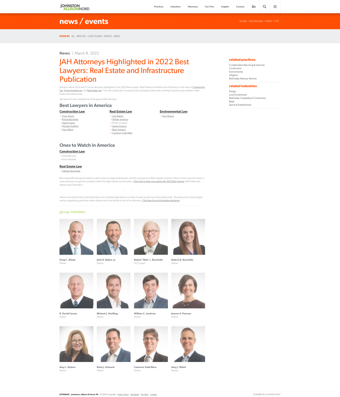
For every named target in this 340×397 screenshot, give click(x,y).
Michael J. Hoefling (107, 313)
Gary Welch (67, 129)
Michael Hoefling (70, 126)
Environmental (236, 71)
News (117, 36)
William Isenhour (120, 119)
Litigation (233, 75)
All (73, 36)
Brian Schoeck (119, 129)
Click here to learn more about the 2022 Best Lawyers (158, 181)
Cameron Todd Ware (122, 132)
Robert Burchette (70, 119)
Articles (81, 36)
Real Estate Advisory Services (243, 78)
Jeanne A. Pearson (181, 313)
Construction (235, 68)
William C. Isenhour (145, 313)
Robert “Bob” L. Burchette (148, 259)
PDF (277, 21)
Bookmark (256, 21)
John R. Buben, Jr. (106, 259)
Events (108, 36)
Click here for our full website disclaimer (160, 200)
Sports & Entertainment (240, 104)
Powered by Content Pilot (266, 394)
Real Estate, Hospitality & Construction (247, 98)
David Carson (68, 122)
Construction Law (72, 111)
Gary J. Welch (178, 367)
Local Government (238, 94)
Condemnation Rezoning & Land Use (247, 65)
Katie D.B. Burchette (182, 259)
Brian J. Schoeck (105, 367)
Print (269, 21)
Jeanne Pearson (119, 126)
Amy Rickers (168, 116)
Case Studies (95, 36)
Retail (231, 101)
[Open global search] (264, 7)
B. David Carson (68, 313)
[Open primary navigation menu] (275, 7)
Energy (232, 91)
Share (243, 21)
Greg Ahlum (68, 116)
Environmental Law (73, 90)
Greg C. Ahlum (68, 259)
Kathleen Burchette (71, 171)
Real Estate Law (94, 90)
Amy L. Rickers (68, 367)
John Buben (117, 116)
